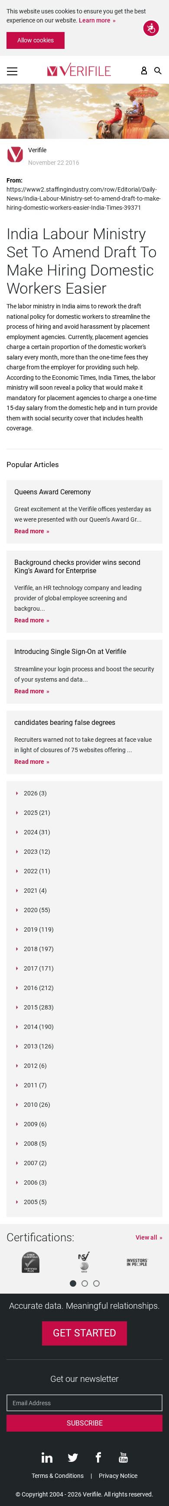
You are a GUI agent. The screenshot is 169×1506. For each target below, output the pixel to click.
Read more (29, 531)
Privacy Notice (118, 1475)
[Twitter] (73, 1459)
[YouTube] (123, 1459)
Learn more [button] (94, 20)
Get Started (84, 1333)
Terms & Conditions (58, 1475)
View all (146, 1237)
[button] (73, 1283)
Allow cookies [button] (35, 40)
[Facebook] (98, 1459)
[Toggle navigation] (12, 71)
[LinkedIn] (47, 1459)
